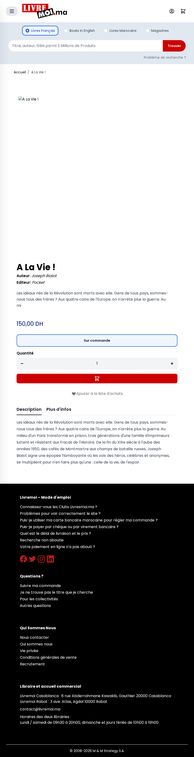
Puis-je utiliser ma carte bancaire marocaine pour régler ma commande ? (89, 520)
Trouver (174, 45)
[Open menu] (12, 11)
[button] (97, 175)
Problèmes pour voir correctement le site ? (60, 513)
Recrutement (32, 664)
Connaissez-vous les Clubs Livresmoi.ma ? (58, 507)
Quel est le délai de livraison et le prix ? (55, 533)
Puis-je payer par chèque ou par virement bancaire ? (69, 527)
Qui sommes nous (36, 644)
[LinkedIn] (50, 559)
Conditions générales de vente (48, 657)
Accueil (20, 72)
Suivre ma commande (40, 585)
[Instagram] (41, 559)
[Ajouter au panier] (97, 378)
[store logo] (86, 11)
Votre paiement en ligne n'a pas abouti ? (57, 546)
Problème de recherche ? (165, 57)
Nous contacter (34, 637)
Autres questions (35, 605)
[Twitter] (32, 559)
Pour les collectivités (39, 599)
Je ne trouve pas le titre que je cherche (56, 592)
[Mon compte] (172, 11)
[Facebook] (23, 559)
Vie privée (29, 650)
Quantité (25, 353)
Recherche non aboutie (42, 540)
